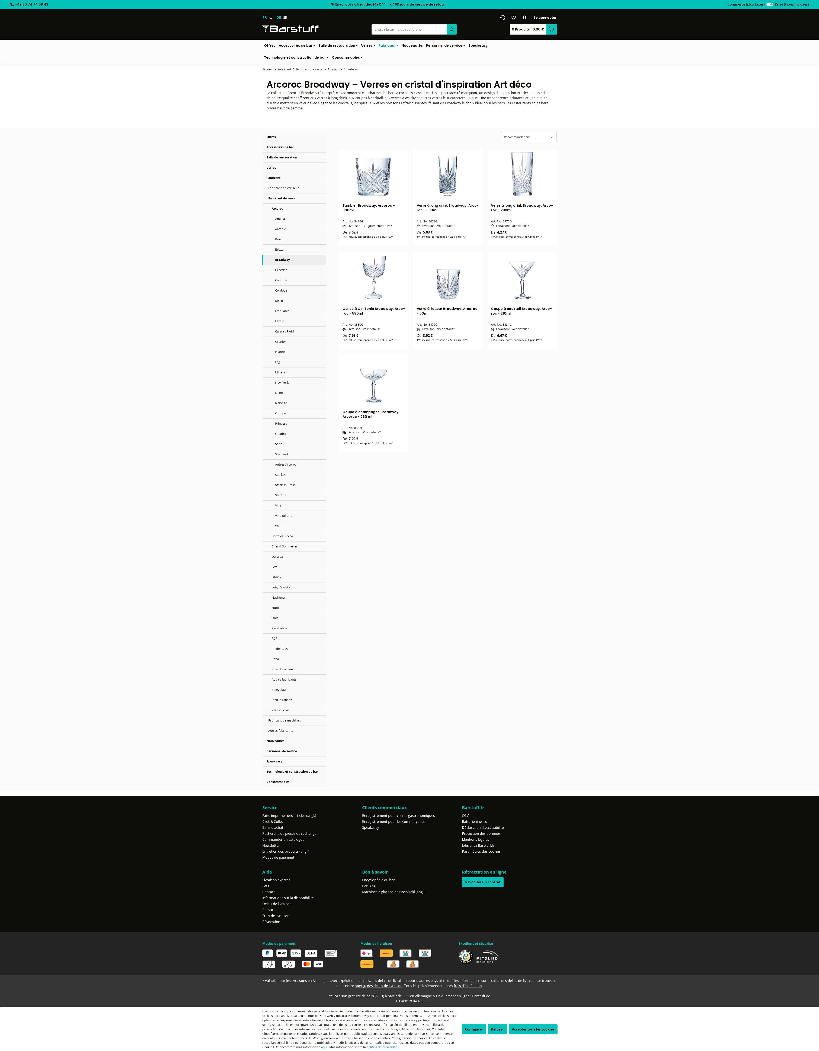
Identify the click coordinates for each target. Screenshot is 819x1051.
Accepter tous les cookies (533, 1029)
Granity (280, 342)
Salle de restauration (282, 157)
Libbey (276, 577)
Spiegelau (279, 690)
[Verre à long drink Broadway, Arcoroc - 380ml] (448, 174)
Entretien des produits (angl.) (285, 851)
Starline (280, 495)
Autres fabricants (284, 679)
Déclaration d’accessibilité (483, 827)
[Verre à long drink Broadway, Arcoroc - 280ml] (522, 174)
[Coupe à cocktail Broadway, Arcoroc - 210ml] (522, 277)
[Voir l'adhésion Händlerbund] (488, 956)
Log (277, 362)
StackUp (281, 475)
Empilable (282, 311)
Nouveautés (275, 741)
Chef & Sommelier (285, 546)
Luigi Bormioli (281, 587)
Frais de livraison (275, 915)
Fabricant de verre (281, 198)
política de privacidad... (383, 1047)
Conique (281, 280)
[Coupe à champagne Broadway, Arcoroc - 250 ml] (374, 381)
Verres (271, 167)
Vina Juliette (283, 516)
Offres (271, 137)
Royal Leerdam (282, 669)
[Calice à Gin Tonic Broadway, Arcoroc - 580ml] (374, 277)
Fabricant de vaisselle (283, 188)
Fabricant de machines (284, 720)
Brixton (280, 249)
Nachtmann (280, 597)
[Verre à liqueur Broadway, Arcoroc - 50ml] (448, 277)
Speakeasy (274, 761)
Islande (280, 352)
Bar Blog (369, 886)
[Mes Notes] (513, 17)
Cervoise (281, 270)
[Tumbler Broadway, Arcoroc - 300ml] (374, 174)
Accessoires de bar (280, 147)
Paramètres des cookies (481, 851)
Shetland (281, 454)
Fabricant (273, 178)
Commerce (746, 4)
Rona (275, 659)
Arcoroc (277, 208)
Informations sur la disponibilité (288, 898)
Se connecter (545, 17)
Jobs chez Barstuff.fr (478, 845)
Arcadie (280, 229)
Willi (278, 526)
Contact (268, 892)
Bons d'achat (272, 827)
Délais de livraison (277, 903)
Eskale (279, 321)
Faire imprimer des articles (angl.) (289, 815)
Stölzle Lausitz (282, 700)
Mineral (280, 372)
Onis (275, 618)
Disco (279, 301)
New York (282, 382)
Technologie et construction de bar (292, 771)
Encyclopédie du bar (378, 880)
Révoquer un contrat (483, 882)
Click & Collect (273, 821)
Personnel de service (282, 751)
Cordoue (281, 290)
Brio (278, 239)
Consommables (278, 782)
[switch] (769, 4)
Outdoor (281, 413)
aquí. (324, 1047)
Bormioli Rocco (282, 536)
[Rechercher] (452, 29)
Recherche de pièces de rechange (289, 833)
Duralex (277, 557)
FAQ (265, 886)
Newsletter (271, 845)
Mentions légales (475, 839)
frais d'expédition (468, 985)
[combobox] (409, 29)
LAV (274, 567)
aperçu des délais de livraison (378, 985)
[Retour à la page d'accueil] (290, 28)
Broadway (282, 260)
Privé (792, 4)
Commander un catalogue (283, 839)
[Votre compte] (524, 17)
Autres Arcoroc (285, 464)
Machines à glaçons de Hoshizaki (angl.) (393, 892)
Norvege (281, 403)
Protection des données (481, 833)
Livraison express (276, 880)
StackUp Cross (285, 485)
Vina (278, 505)
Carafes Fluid (284, 331)
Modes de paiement (278, 857)
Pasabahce (279, 628)
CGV (465, 815)
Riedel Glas (280, 649)
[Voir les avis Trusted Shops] (466, 956)
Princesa (281, 423)
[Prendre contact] (502, 17)
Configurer (474, 1029)
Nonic (279, 393)
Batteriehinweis (474, 821)
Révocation (271, 921)
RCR (274, 638)
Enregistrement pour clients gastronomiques (398, 815)
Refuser (497, 1029)
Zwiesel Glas (280, 710)
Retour (267, 909)
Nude (276, 608)
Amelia (280, 219)
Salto (278, 444)
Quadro (280, 434)
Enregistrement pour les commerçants (393, 821)
